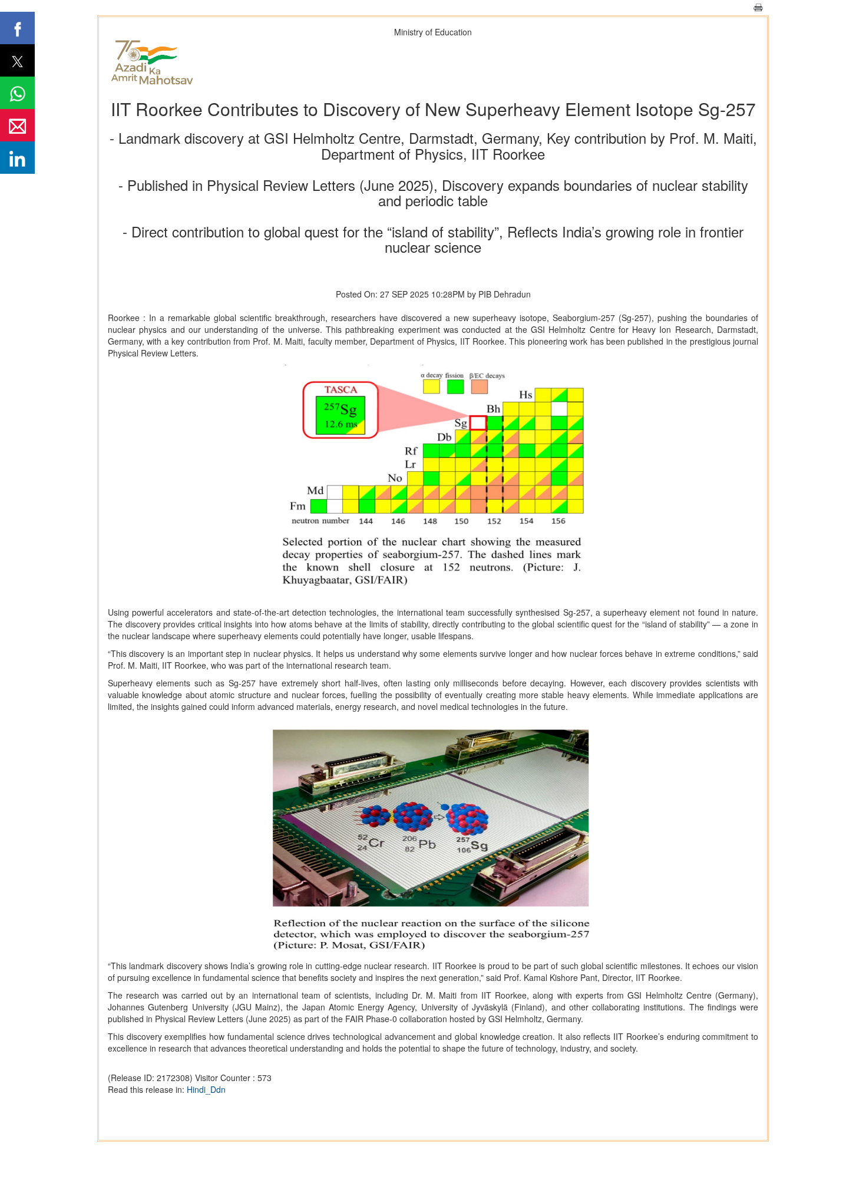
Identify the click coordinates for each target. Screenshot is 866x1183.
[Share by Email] (17, 125)
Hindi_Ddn (206, 1089)
